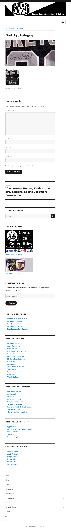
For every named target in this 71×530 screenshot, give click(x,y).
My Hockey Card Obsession (17, 356)
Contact (8, 520)
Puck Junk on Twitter (15, 326)
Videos (7, 511)
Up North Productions (15, 372)
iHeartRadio (11, 459)
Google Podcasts (13, 456)
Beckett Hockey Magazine (16, 343)
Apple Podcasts (12, 454)
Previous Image (10, 28)
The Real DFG (12, 369)
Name (8, 138)
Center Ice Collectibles (13, 254)
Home (7, 475)
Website (8, 156)
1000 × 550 (19, 88)
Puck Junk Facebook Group (17, 319)
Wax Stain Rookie (13, 377)
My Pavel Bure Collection (16, 359)
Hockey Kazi (11, 354)
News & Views (10, 507)
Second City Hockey (14, 404)
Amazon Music (12, 451)
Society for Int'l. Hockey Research (19, 407)
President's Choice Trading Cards (19, 429)
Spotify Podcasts (13, 464)
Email (8, 147)
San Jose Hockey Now (15, 402)
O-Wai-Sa (11, 361)
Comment (9, 111)
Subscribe (11, 303)
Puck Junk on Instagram (16, 321)
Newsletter (9, 489)
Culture (8, 502)
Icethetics (11, 397)
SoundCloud (11, 462)
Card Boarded (12, 349)
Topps (9, 434)
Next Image (20, 28)
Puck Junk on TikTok (15, 324)
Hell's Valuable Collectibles (17, 351)
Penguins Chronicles (14, 399)
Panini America (12, 432)
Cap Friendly (11, 394)
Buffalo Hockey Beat (14, 391)
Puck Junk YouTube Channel (17, 329)
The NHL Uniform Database (17, 412)
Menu (61, 22)
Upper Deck (11, 427)
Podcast (8, 484)
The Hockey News (13, 409)
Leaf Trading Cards (14, 437)
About (7, 516)
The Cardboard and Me (15, 367)
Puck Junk (11, 364)
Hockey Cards (10, 493)
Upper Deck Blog (13, 374)
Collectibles (9, 498)
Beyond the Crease (14, 346)
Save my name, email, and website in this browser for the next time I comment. (31, 166)
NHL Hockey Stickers (13, 273)
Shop (7, 480)
